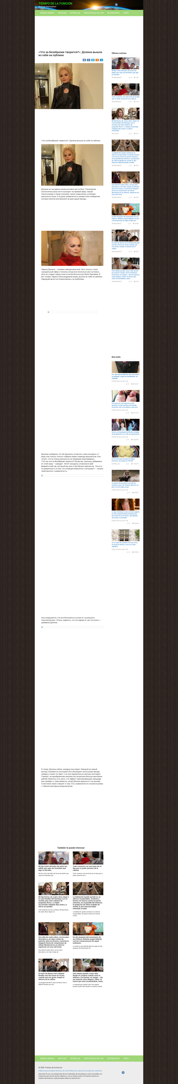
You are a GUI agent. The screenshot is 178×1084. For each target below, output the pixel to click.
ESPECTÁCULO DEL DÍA (94, 13)
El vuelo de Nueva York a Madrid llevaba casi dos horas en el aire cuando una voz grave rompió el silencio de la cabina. (51, 976)
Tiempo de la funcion (55, 3)
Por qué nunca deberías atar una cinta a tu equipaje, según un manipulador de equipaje (126, 376)
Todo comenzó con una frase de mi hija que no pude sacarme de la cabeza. (87, 868)
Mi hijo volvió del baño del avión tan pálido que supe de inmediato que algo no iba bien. (52, 868)
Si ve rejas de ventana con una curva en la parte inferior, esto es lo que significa (124, 544)
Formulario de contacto (92, 1071)
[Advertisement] (89, 32)
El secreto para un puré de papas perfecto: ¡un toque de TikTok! (123, 460)
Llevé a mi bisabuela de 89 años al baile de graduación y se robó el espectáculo (125, 433)
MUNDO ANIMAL (47, 13)
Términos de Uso (61, 1071)
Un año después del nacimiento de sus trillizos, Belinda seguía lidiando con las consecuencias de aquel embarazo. (87, 940)
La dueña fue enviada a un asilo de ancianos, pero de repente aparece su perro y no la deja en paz (125, 485)
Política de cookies (76, 1071)
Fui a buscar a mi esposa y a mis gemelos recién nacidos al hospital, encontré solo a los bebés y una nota (125, 405)
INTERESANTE (113, 13)
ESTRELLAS (75, 13)
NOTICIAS (62, 13)
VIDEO (126, 13)
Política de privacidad (46, 1071)
